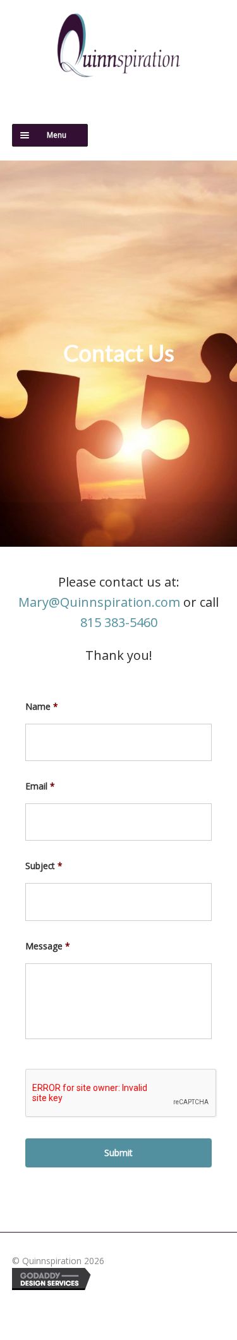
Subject (44, 866)
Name (41, 706)
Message (47, 946)
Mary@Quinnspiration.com (99, 602)
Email (40, 786)
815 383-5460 (118, 622)
